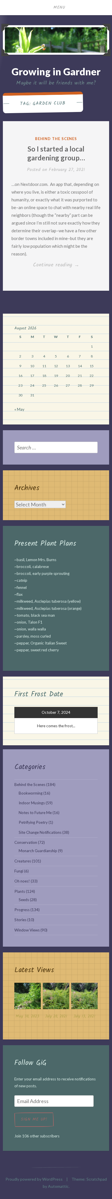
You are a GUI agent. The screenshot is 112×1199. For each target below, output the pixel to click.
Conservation (25, 842)
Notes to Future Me (35, 812)
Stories (20, 919)
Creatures (22, 861)
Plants (19, 891)
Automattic (58, 1186)
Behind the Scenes (56, 138)
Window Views (27, 930)
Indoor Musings (32, 803)
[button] (27, 1002)
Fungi (18, 871)
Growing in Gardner (56, 71)
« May (19, 409)
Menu (59, 7)
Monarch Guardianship (38, 850)
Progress (22, 909)
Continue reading (64, 265)
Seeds (24, 899)
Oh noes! (22, 881)
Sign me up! (34, 1119)
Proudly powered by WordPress (34, 1179)
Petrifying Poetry (33, 822)
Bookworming (31, 793)
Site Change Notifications (40, 832)
